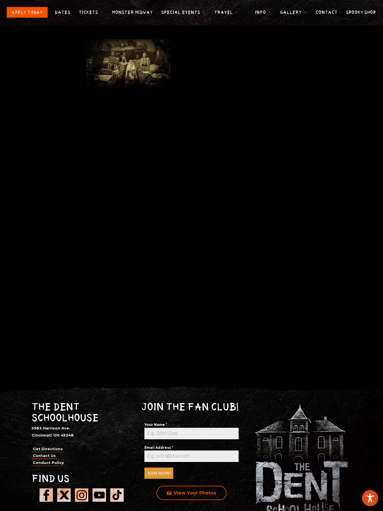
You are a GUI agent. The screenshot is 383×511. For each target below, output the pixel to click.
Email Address (158, 447)
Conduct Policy (48, 462)
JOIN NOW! (158, 473)
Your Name (155, 424)
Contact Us (44, 455)
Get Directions (48, 449)
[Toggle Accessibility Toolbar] (370, 498)
